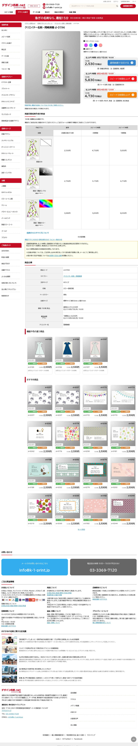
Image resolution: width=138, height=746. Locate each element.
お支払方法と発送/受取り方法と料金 (13, 606)
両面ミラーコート (7, 224)
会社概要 (74, 693)
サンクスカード (6, 114)
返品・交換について (53, 622)
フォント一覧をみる (55, 239)
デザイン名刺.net (30, 23)
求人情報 (74, 725)
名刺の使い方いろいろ (9, 283)
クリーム (4, 205)
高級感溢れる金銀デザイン (10, 121)
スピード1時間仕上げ (120, 79)
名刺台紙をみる (43, 239)
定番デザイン (6, 134)
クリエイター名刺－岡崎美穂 (63, 23)
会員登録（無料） (125, 1)
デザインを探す (23, 12)
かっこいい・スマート (8, 147)
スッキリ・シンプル (7, 140)
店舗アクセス (6, 270)
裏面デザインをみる (31, 239)
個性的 (4, 166)
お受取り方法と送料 (55, 255)
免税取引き (5, 296)
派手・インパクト (7, 173)
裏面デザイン (39, 193)
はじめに (4, 30)
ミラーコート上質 (7, 199)
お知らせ (73, 712)
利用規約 (46, 735)
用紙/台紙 (5, 62)
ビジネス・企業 (6, 82)
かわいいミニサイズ (8, 101)
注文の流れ (5, 251)
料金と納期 (5, 257)
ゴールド (4, 231)
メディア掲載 (75, 705)
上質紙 (4, 186)
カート (134, 1)
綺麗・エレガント (7, 160)
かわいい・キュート (8, 153)
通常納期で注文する (119, 63)
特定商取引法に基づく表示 (75, 735)
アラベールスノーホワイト (10, 212)
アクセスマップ (6, 710)
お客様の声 (74, 718)
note (58, 739)
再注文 (47, 12)
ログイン (116, 1)
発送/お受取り (59, 12)
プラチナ (4, 237)
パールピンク (6, 218)
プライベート (6, 88)
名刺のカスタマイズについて (38, 233)
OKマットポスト (7, 192)
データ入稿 (36, 12)
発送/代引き (6, 263)
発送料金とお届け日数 (54, 595)
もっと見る (81, 529)
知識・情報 (72, 12)
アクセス (73, 699)
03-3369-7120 (103, 570)
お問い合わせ (107, 1)
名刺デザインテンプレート (45, 23)
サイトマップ (91, 735)
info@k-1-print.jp (34, 570)
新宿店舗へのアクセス (100, 599)
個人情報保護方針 (58, 735)
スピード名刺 (8, 12)
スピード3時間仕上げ (120, 95)
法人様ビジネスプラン (9, 289)
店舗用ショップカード (8, 108)
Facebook (78, 739)
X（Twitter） (66, 739)
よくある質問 (6, 276)
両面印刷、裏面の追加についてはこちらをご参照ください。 (44, 105)
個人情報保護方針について (102, 622)
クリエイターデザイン (8, 95)
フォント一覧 (6, 69)
